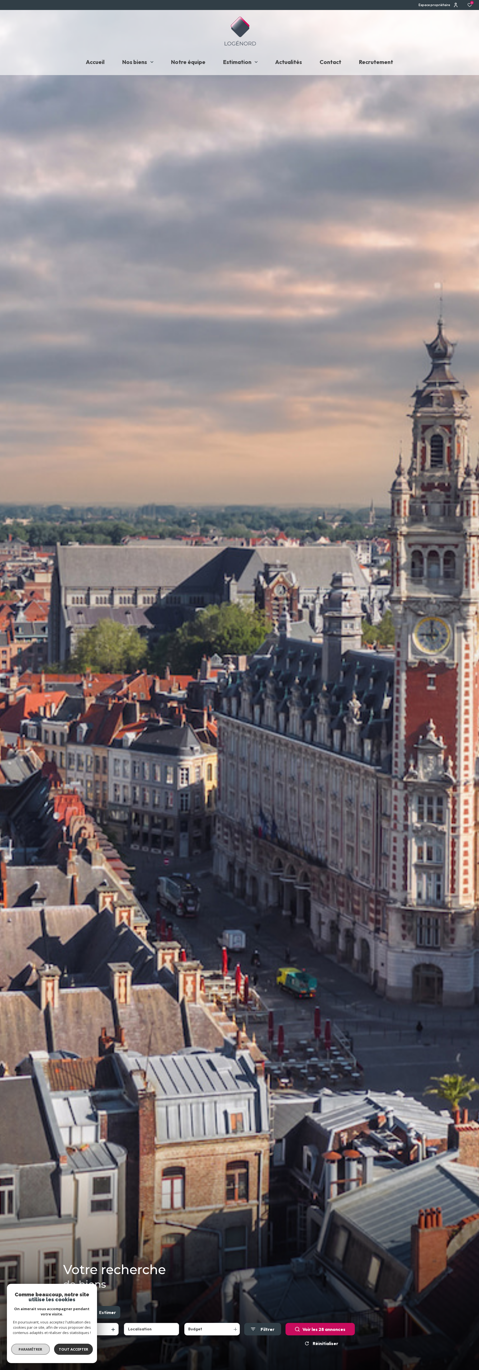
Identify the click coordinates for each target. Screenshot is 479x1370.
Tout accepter (73, 1349)
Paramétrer (30, 1349)
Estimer (107, 1312)
